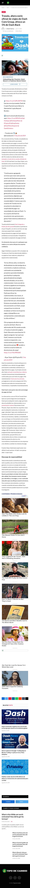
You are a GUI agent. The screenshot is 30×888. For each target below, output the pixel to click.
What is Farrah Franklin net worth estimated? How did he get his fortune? (20, 844)
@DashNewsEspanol (11, 126)
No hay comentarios (8, 31)
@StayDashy (15, 123)
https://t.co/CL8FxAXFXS (14, 101)
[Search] (27, 3)
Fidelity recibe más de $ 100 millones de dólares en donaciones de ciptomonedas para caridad (15, 778)
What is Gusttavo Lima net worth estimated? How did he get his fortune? (20, 834)
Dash (3, 12)
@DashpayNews (15, 121)
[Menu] (3, 2)
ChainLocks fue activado (17, 379)
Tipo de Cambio (17, 883)
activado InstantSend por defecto (17, 372)
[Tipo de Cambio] (14, 2)
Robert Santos (10, 28)
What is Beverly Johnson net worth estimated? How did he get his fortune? (20, 854)
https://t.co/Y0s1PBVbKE (12, 352)
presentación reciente (8, 405)
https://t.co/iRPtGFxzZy (15, 118)
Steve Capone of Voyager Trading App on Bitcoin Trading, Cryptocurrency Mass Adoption (14, 752)
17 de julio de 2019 (20, 136)
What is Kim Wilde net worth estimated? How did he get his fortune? (13, 816)
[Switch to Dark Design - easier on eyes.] (25, 2)
